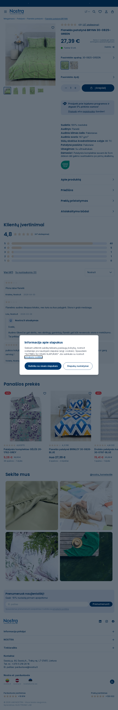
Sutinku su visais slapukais (43, 366)
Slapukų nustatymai (78, 366)
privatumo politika (33, 357)
